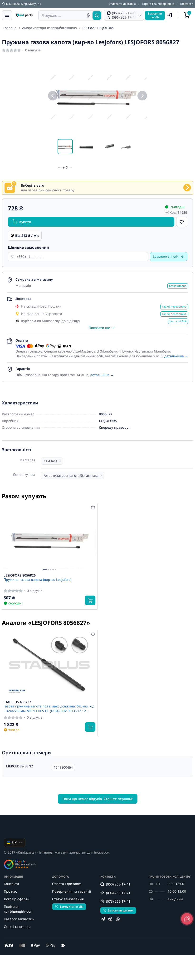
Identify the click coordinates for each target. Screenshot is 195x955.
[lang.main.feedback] (187, 919)
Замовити (165, 256)
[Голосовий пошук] (88, 15)
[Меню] (7, 15)
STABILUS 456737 (17, 702)
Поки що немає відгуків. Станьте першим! (98, 798)
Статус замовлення (68, 899)
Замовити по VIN (71, 907)
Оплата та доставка (122, 4)
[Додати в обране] (181, 222)
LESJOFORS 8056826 (20, 575)
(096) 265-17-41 (118, 892)
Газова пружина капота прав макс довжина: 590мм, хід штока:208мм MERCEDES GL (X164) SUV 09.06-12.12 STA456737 (49, 708)
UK (14, 842)
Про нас (10, 891)
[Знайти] (97, 15)
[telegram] (102, 919)
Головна (9, 27)
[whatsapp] (118, 919)
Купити (25, 221)
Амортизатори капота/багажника (49, 27)
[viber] (110, 919)
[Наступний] (142, 95)
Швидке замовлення (28, 247)
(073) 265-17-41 (118, 901)
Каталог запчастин (19, 919)
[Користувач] (169, 15)
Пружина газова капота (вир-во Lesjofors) (37, 579)
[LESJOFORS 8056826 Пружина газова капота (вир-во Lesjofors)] (49, 538)
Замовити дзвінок (120, 910)
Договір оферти (16, 899)
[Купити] (90, 600)
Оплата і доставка (67, 883)
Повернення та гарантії (71, 891)
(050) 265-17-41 (118, 884)
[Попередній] (52, 95)
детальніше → (176, 356)
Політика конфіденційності (18, 909)
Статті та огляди (17, 926)
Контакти (186, 4)
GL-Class (50, 461)
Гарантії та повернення (158, 4)
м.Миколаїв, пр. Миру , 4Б (23, 4)
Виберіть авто (32, 185)
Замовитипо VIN (155, 15)
